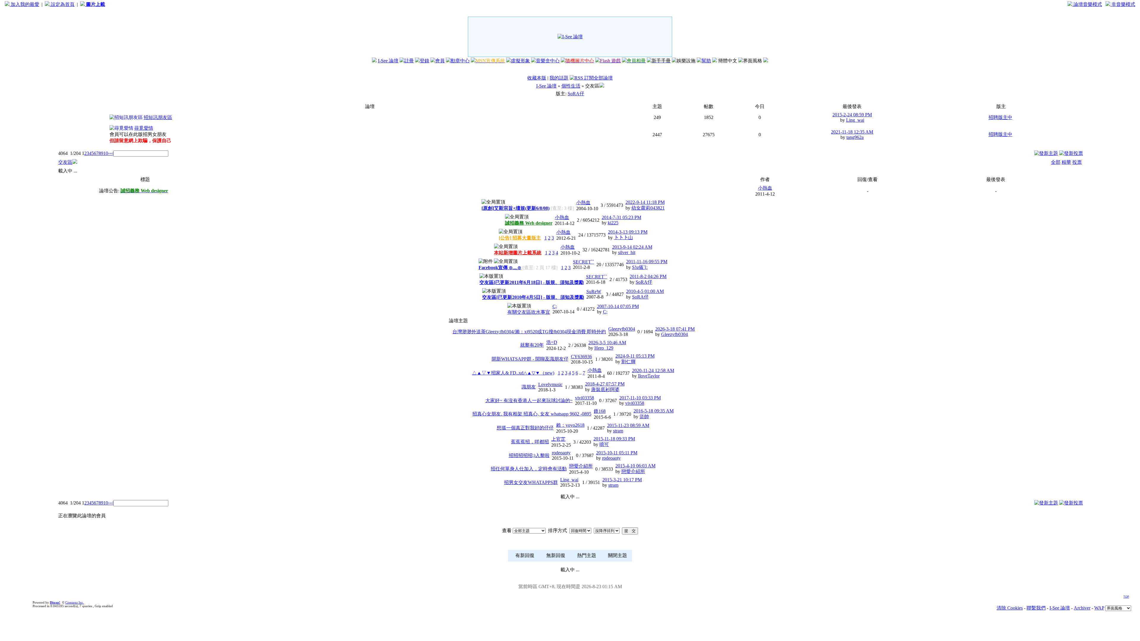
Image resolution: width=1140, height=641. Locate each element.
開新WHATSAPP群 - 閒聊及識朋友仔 (530, 358)
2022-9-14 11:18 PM (645, 202)
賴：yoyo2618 (570, 425)
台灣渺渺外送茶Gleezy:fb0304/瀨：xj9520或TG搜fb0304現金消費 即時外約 (529, 331)
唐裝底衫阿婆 (605, 389)
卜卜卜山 (623, 237)
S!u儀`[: (639, 267)
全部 (1055, 162)
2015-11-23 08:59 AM (628, 425)
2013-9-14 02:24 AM (632, 247)
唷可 (604, 444)
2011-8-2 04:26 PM (648, 276)
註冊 (409, 60)
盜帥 (644, 416)
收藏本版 (536, 77)
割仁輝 (628, 361)
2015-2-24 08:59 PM (852, 114)
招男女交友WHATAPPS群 (531, 482)
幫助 (706, 60)
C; (554, 306)
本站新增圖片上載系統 (518, 252)
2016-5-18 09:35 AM (654, 410)
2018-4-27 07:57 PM (605, 383)
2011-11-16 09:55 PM (646, 261)
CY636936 (581, 356)
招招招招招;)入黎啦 (529, 455)
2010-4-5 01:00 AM (645, 291)
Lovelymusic (550, 384)
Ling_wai (855, 120)
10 (105, 153)
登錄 (424, 60)
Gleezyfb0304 (621, 328)
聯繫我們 (1036, 607)
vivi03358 (584, 397)
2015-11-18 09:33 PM (614, 438)
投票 (1077, 162)
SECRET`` (583, 261)
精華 (1066, 162)
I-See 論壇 (388, 60)
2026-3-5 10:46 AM (607, 342)
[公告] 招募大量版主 (520, 237)
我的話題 (559, 77)
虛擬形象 (520, 60)
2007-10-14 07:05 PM (618, 306)
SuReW (593, 291)
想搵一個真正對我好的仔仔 (525, 427)
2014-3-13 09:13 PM (627, 231)
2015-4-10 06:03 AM (635, 465)
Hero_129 (603, 347)
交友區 (65, 162)
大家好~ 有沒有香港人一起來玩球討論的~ (529, 400)
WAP (1099, 607)
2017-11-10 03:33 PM (640, 397)
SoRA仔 (576, 93)
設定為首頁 (62, 4)
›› (109, 153)
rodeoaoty (561, 452)
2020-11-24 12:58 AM (653, 370)
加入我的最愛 (24, 4)
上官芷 (558, 439)
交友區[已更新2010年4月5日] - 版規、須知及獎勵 (533, 297)
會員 (440, 60)
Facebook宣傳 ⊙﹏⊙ (500, 267)
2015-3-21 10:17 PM (622, 479)
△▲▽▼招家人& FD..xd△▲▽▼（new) (513, 372)
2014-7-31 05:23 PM (621, 217)
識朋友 (529, 386)
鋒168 (600, 411)
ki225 (613, 222)
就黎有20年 (532, 345)
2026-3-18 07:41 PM (675, 328)
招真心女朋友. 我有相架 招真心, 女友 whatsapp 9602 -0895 (531, 413)
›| (112, 153)
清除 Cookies (1010, 607)
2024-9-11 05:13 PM (635, 355)
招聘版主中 (1000, 117)
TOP (1126, 596)
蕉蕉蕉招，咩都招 (530, 441)
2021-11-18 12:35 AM (852, 131)
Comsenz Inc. (74, 602)
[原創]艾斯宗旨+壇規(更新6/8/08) (516, 208)
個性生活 (570, 85)
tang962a (855, 137)
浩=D (551, 342)
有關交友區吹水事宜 (528, 312)
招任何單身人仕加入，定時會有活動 (529, 468)
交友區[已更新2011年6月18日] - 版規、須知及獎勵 (531, 282)
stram (618, 430)
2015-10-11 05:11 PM (616, 452)
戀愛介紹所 (581, 466)
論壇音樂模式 (1087, 4)
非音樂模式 (1122, 4)
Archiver (1082, 607)
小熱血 (765, 188)
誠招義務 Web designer (528, 223)
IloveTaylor (649, 375)
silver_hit (626, 252)
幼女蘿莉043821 (648, 207)
